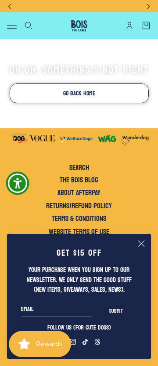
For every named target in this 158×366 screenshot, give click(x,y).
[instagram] (73, 342)
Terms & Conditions (79, 218)
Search (79, 167)
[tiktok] (85, 342)
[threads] (97, 342)
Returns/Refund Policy (79, 206)
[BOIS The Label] (79, 26)
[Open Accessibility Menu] (17, 183)
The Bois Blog (79, 180)
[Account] (129, 25)
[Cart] (146, 25)
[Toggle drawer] (12, 26)
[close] (141, 243)
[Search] (28, 25)
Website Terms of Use (79, 232)
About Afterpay (79, 192)
